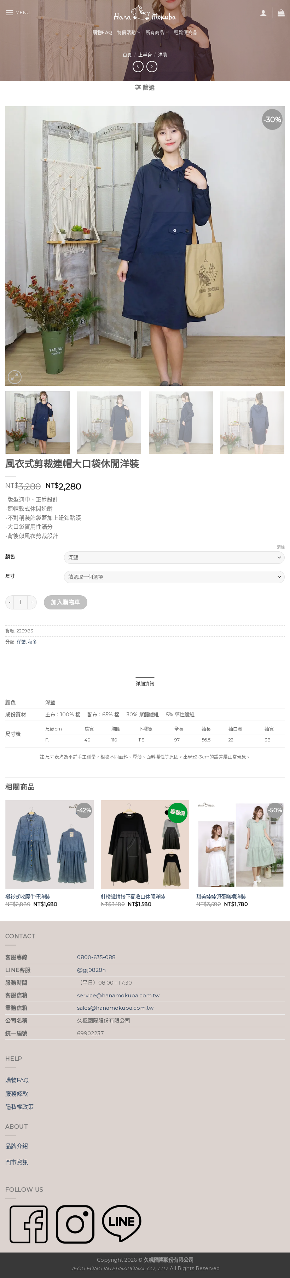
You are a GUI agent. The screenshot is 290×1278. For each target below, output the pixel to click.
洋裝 (162, 54)
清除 (281, 547)
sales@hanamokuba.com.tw (115, 1007)
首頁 (127, 54)
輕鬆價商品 (185, 32)
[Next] (270, 246)
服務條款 (16, 1093)
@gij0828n (91, 970)
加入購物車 (65, 602)
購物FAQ (17, 1080)
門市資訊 (16, 1162)
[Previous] (19, 246)
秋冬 (32, 641)
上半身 (145, 54)
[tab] (144, 684)
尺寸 (10, 576)
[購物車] (281, 13)
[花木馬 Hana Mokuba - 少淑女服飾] (145, 13)
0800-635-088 (96, 957)
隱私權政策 (19, 1107)
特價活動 (126, 32)
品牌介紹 (16, 1146)
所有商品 (155, 32)
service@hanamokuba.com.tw (118, 995)
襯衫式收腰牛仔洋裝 (27, 897)
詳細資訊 (144, 683)
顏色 (10, 556)
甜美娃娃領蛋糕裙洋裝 (221, 897)
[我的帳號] (263, 13)
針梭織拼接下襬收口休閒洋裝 (133, 897)
